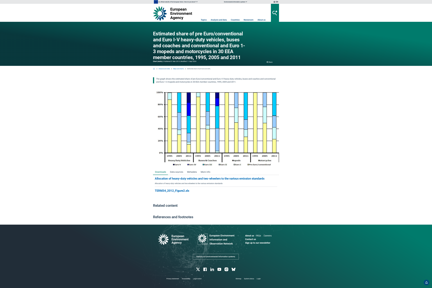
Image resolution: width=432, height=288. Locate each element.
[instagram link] (227, 269)
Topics (204, 20)
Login (259, 279)
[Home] (154, 69)
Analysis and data (219, 20)
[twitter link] (198, 269)
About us (262, 20)
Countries (235, 20)
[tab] (160, 172)
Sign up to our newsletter (257, 242)
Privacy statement (172, 279)
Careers (268, 235)
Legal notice (197, 279)
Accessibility (186, 279)
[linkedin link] (212, 269)
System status (249, 279)
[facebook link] (205, 269)
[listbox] (175, 2)
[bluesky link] (234, 269)
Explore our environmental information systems (216, 257)
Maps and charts (178, 69)
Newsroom (248, 20)
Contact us (250, 239)
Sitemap (238, 279)
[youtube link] (219, 269)
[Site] (173, 13)
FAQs (258, 235)
